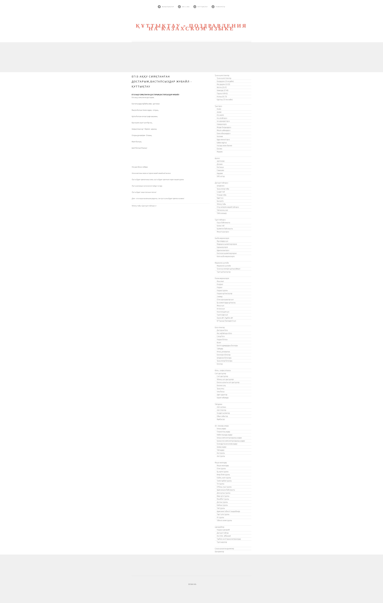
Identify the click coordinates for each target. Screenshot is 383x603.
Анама (219, 109)
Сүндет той (221, 192)
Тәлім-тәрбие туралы (224, 481)
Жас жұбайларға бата (224, 333)
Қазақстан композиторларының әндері (231, 441)
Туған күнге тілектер (222, 75)
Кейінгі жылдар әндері (224, 435)
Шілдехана (220, 186)
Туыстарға (218, 106)
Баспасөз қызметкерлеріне (227, 253)
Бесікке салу (221, 385)
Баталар (220, 364)
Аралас (217, 158)
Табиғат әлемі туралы (224, 520)
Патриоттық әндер (223, 432)
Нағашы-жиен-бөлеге (224, 145)
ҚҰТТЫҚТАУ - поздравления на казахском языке (191, 27)
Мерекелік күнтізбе (222, 263)
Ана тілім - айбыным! (224, 536)
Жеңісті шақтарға (223, 232)
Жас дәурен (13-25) (223, 84)
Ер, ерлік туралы (222, 471)
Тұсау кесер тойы (223, 189)
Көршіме (220, 173)
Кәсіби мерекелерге (222, 238)
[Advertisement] (191, 57)
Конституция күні (223, 312)
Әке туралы (221, 456)
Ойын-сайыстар (222, 416)
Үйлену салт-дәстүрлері (225, 379)
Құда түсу (220, 198)
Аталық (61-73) (222, 96)
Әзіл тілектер (221, 410)
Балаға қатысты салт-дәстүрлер (228, 382)
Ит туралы (220, 517)
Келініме (220, 136)
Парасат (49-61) (222, 93)
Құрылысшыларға (223, 250)
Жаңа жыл (220, 281)
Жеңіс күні (220, 305)
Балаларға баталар (223, 355)
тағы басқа (220, 391)
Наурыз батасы (222, 339)
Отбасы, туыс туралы (224, 487)
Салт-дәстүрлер (220, 373)
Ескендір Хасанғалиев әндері (227, 444)
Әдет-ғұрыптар (222, 394)
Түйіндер (220, 348)
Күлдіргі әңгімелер (223, 413)
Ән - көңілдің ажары (222, 426)
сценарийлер (219, 527)
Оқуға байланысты (223, 222)
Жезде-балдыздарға (224, 127)
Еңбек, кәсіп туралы (224, 478)
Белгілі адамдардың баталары (227, 345)
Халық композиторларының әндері (229, 438)
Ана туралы (221, 453)
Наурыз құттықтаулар (224, 293)
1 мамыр (220, 296)
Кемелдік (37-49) (222, 90)
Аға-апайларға (222, 118)
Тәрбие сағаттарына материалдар (229, 539)
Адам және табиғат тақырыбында (228, 511)
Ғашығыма (220, 170)
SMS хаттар (221, 176)
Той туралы (221, 508)
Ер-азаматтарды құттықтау (226, 302)
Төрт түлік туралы (223, 514)
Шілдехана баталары (224, 358)
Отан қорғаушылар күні (225, 299)
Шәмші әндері (221, 447)
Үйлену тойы (136, 206)
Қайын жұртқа (222, 142)
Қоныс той (220, 225)
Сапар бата (221, 336)
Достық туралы (222, 502)
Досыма (220, 164)
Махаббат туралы (223, 499)
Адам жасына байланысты (226, 490)
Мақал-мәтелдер (221, 462)
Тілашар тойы (221, 195)
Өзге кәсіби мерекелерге (226, 256)
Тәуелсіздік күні (222, 315)
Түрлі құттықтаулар (224, 272)
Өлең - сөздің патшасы (223, 370)
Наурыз (219, 287)
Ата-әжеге (220, 115)
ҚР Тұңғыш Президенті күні (226, 321)
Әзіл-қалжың (221, 407)
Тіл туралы (220, 484)
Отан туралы (221, 468)
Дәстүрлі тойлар (223, 533)
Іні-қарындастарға (223, 121)
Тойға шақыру (222, 213)
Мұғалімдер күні (222, 241)
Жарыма (220, 152)
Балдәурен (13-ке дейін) (225, 81)
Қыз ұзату (220, 201)
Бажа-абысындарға (223, 133)
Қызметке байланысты (225, 228)
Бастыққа (220, 167)
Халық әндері (221, 428)
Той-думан (218, 404)
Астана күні (221, 309)
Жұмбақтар (221, 419)
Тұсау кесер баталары (224, 361)
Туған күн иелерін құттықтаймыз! (228, 269)
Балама (219, 149)
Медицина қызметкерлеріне (227, 244)
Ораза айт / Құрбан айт (225, 318)
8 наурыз (220, 284)
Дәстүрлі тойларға (148, 206)
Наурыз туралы (222, 290)
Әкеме (219, 112)
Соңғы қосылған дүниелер (224, 548)
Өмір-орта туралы (223, 496)
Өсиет (219, 342)
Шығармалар (219, 551)
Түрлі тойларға (220, 220)
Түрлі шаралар (222, 542)
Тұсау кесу (220, 388)
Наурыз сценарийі (223, 530)
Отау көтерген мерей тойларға (228, 207)
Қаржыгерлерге (222, 247)
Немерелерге (222, 124)
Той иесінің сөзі (222, 210)
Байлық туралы (222, 505)
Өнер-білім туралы (223, 474)
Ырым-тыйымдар (223, 397)
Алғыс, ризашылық (223, 351)
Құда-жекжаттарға (223, 139)
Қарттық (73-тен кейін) (225, 99)
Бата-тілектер (220, 327)
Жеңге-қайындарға (223, 130)
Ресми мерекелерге (222, 278)
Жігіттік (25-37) (222, 87)
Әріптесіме (221, 161)
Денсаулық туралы (223, 493)
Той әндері (220, 450)
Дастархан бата (222, 330)
